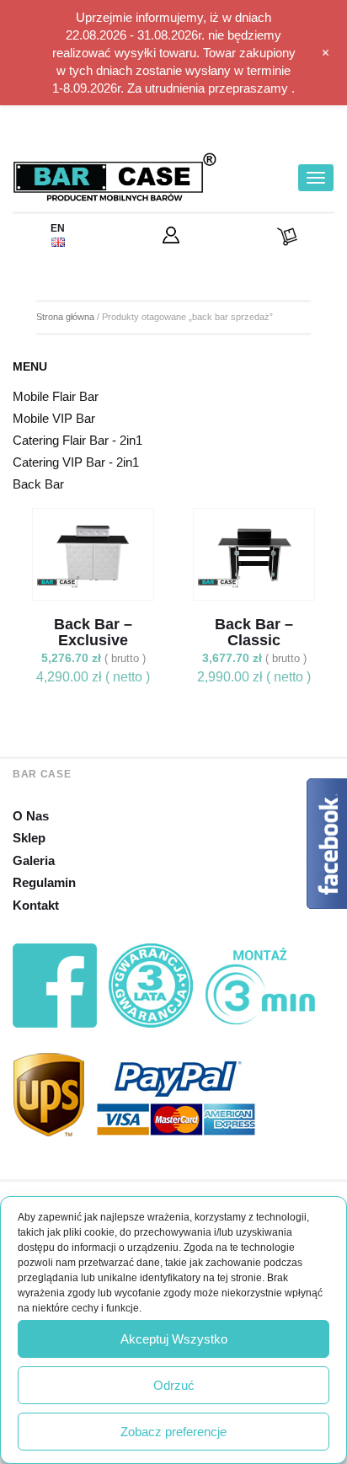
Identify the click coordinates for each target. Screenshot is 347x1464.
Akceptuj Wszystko (173, 1339)
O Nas (31, 816)
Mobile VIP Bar (54, 418)
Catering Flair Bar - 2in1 (77, 440)
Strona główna (65, 317)
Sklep (29, 838)
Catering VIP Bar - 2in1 (76, 462)
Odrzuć (174, 1385)
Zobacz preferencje (173, 1431)
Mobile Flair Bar (56, 396)
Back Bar (38, 484)
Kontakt (36, 905)
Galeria (34, 860)
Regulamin (44, 882)
